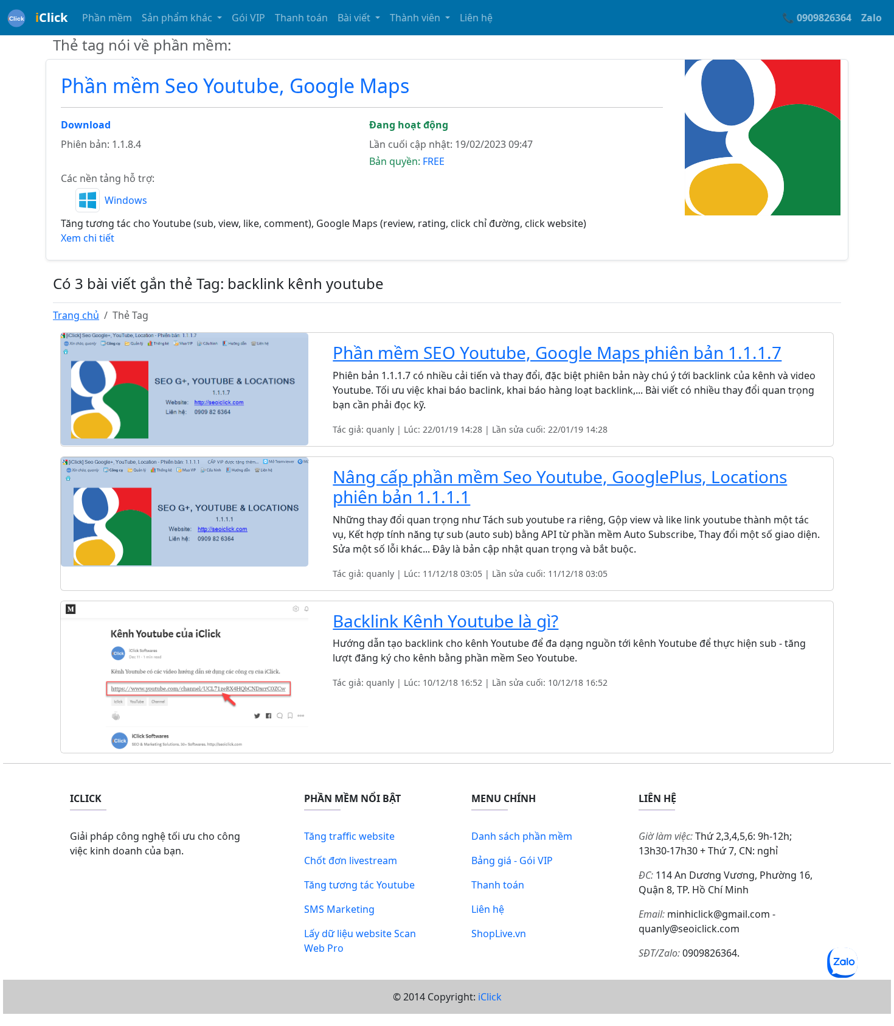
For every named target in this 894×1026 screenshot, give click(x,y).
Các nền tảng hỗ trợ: (107, 178)
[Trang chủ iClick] (16, 17)
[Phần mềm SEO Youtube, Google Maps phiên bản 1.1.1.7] (184, 388)
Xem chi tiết (87, 238)
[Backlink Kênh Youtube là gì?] (184, 676)
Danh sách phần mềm (521, 836)
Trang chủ (76, 315)
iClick (490, 996)
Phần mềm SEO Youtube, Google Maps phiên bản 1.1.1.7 (557, 352)
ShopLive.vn (498, 933)
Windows (126, 200)
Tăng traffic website (349, 836)
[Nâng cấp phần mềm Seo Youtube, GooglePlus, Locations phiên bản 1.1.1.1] (184, 510)
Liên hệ (476, 17)
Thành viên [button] (416, 17)
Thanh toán (301, 17)
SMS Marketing (339, 909)
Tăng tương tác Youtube (359, 885)
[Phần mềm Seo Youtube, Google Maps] (762, 136)
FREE (434, 161)
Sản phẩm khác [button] (178, 17)
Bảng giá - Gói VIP (512, 860)
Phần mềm (107, 17)
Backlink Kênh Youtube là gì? (445, 620)
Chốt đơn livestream (350, 860)
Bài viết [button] (355, 17)
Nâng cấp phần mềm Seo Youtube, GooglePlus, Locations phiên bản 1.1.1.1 (560, 487)
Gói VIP (248, 17)
